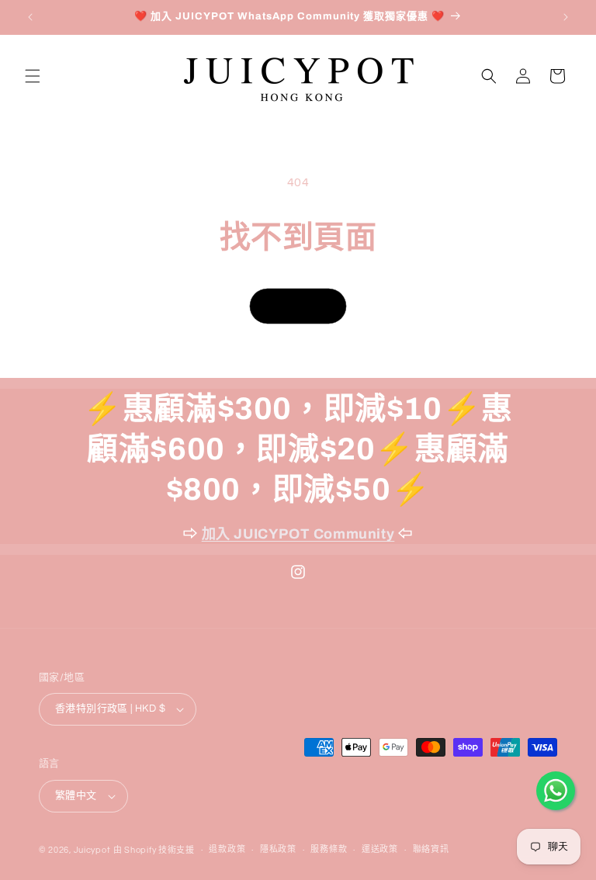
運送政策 (380, 849)
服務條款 (328, 849)
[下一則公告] (566, 17)
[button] (33, 76)
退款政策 (227, 849)
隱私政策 (278, 849)
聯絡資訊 (431, 849)
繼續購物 (298, 305)
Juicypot (92, 850)
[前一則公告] (30, 17)
